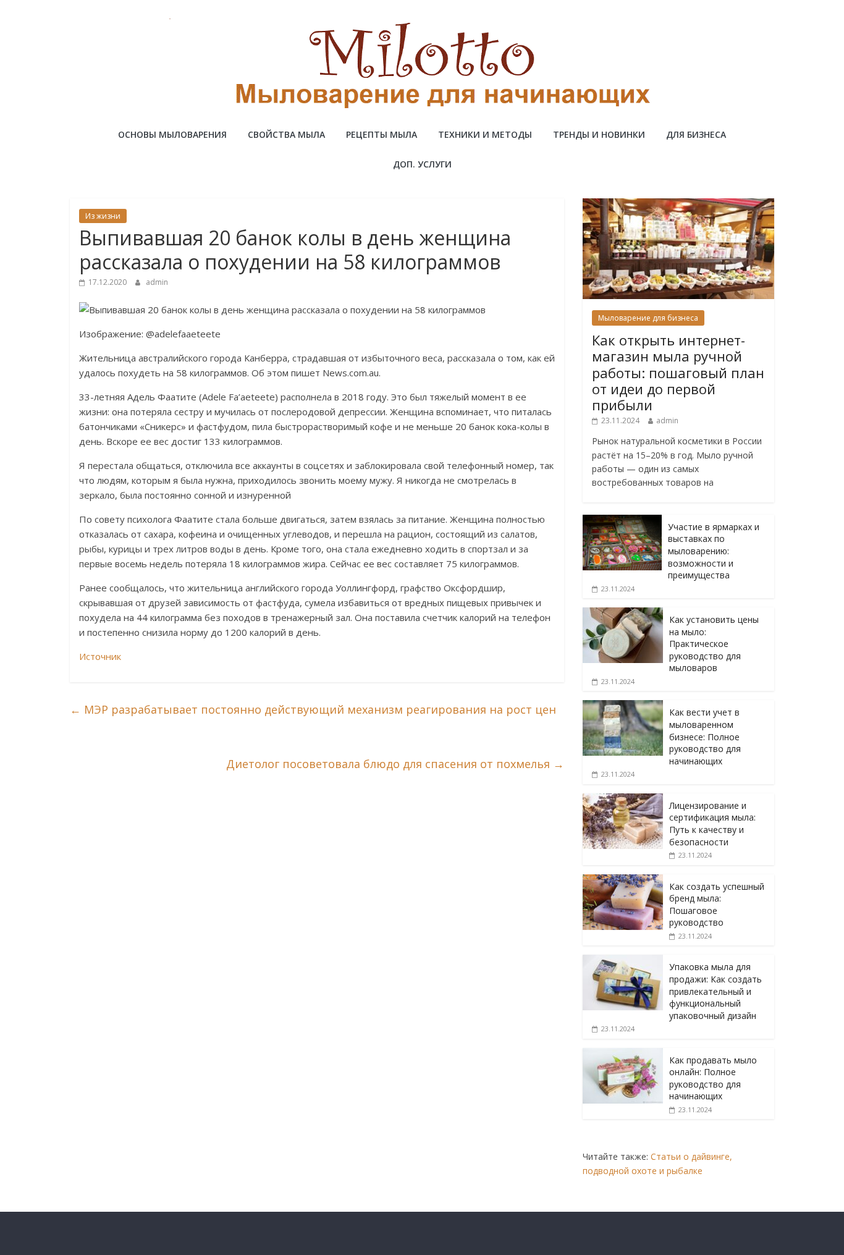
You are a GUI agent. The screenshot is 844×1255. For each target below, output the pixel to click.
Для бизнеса (696, 134)
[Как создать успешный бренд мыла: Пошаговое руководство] (623, 881)
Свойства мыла (286, 134)
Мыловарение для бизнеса (648, 318)
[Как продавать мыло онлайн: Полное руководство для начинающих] (623, 1054)
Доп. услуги (422, 164)
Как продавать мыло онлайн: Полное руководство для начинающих (713, 1078)
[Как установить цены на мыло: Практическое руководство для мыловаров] (623, 614)
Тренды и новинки (599, 134)
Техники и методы (485, 134)
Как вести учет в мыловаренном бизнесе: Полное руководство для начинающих (705, 736)
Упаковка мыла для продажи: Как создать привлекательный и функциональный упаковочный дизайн (715, 991)
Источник (100, 656)
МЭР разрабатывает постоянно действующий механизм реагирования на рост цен (313, 709)
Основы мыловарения (172, 134)
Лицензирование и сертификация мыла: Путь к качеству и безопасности (712, 824)
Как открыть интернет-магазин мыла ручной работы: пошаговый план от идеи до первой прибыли (678, 373)
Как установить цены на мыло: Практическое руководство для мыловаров (714, 644)
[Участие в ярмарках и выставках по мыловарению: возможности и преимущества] (622, 521)
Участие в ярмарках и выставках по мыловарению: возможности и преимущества (713, 551)
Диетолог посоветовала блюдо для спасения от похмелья (395, 763)
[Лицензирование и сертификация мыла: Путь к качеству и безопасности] (623, 800)
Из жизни (102, 216)
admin (157, 282)
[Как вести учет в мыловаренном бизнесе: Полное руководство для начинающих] (623, 706)
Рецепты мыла (381, 134)
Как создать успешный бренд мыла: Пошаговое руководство (716, 905)
